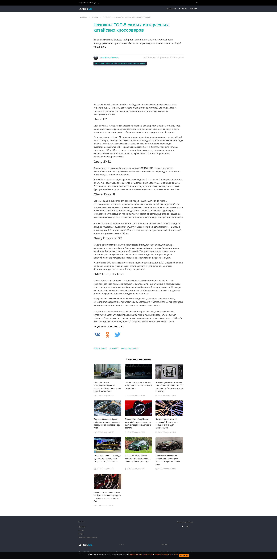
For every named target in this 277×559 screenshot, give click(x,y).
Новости (171, 9)
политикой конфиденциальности (166, 554)
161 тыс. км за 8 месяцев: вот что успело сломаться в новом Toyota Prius (138, 385)
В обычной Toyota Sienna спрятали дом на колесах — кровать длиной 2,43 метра (137, 459)
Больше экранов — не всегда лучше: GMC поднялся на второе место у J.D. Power (107, 459)
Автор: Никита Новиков (109, 58)
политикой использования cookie (141, 554)
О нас (122, 544)
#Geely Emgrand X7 (130, 348)
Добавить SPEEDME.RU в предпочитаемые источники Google (121, 63)
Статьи (183, 9)
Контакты (164, 544)
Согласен (184, 555)
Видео (193, 9)
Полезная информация (87, 537)
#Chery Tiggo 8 (100, 348)
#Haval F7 (114, 348)
